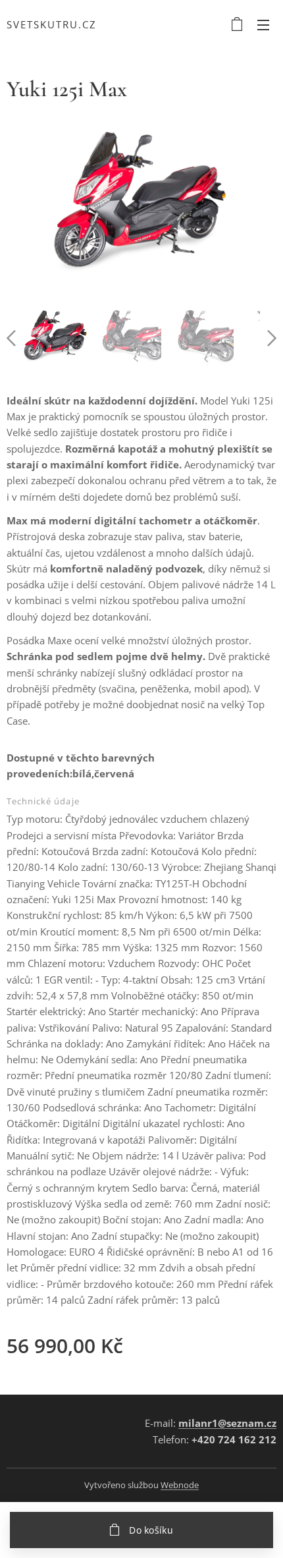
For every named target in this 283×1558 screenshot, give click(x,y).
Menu (263, 24)
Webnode (180, 1485)
